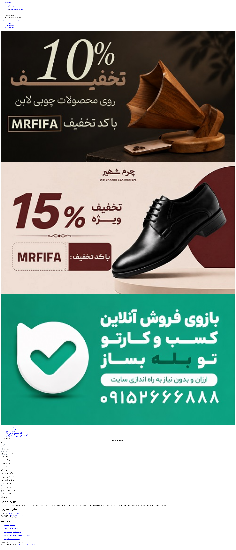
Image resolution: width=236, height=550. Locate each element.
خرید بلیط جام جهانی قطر (9, 525)
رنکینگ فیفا (7, 24)
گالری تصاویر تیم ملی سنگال (13, 433)
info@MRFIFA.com (15, 513)
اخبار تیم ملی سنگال (10, 431)
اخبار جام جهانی (9, 27)
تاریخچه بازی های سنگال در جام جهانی (16, 435)
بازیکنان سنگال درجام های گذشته (14, 436)
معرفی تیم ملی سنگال (11, 429)
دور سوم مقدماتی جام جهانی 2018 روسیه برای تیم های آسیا (17, 535)
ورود (7, 9)
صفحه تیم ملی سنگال (11, 428)
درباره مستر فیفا (11, 6)
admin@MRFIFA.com (16, 515)
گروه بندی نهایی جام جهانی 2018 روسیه (12, 532)
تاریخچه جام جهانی (10, 25)
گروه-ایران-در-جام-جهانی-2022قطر (11, 528)
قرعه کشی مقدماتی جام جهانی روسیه (12, 539)
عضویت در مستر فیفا (17, 9)
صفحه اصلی (8, 2)
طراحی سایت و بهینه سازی (26, 544)
